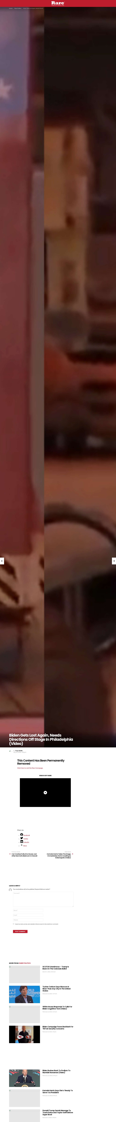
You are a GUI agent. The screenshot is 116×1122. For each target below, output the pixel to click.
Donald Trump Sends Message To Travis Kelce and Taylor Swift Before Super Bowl (58, 1112)
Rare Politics (25, 963)
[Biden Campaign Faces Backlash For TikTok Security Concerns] (24, 1034)
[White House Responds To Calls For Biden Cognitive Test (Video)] (24, 1014)
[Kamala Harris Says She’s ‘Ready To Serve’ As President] (24, 1098)
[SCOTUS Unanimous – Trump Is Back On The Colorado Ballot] (24, 974)
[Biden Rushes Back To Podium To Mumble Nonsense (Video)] (24, 1078)
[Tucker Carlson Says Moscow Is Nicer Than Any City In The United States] (24, 994)
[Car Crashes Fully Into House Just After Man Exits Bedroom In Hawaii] (2, 561)
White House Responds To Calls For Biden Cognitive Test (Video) (57, 1007)
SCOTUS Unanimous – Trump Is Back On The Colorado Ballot (56, 967)
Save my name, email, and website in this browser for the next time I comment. (36, 924)
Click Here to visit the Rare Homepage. (30, 768)
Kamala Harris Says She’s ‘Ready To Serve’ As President (58, 1091)
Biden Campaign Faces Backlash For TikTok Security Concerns (58, 1027)
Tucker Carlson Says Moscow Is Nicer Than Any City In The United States (56, 988)
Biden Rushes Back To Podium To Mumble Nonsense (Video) (56, 1071)
